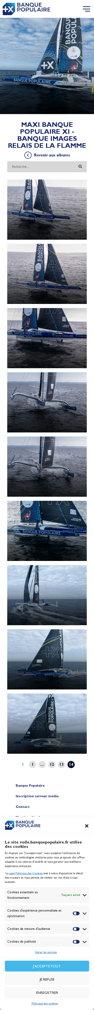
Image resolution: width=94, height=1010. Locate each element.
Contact (23, 807)
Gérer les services (46, 952)
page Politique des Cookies (26, 873)
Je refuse (47, 979)
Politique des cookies (45, 1003)
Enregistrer (47, 993)
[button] (86, 825)
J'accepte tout (47, 966)
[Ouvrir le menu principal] (86, 9)
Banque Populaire (30, 786)
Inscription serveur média (37, 796)
